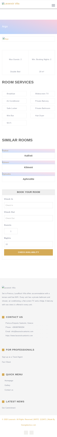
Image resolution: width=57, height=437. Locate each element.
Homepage (9, 381)
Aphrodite (28, 179)
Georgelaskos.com (28, 425)
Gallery (7, 385)
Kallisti (29, 155)
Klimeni (28, 167)
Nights (7, 238)
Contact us (9, 390)
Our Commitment (9, 408)
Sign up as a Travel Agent (12, 357)
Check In (8, 199)
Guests (7, 225)
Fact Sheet (6, 362)
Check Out (9, 212)
